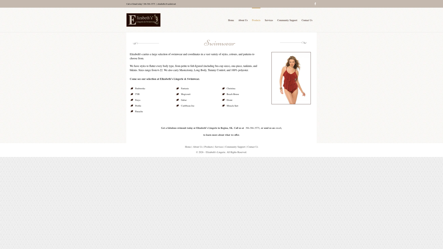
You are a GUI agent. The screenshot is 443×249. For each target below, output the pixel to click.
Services (219, 146)
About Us (197, 146)
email (278, 128)
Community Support (235, 146)
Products (208, 146)
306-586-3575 (149, 3)
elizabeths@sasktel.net (166, 3)
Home (188, 146)
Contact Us (252, 146)
